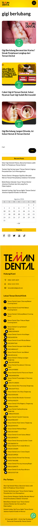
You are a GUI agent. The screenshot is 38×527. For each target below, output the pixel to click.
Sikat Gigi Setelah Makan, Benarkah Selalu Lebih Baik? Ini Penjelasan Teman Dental (18, 164)
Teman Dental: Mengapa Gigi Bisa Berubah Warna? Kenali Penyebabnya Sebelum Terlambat (18, 177)
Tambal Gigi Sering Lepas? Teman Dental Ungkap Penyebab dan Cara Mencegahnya (18, 170)
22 (29, 214)
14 (24, 211)
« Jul (18, 223)
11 (9, 211)
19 (14, 214)
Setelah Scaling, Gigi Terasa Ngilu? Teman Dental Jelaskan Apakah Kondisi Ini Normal (18, 191)
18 (9, 214)
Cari (3, 147)
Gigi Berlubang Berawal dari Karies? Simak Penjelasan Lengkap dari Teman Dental (18, 53)
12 (14, 211)
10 (4, 211)
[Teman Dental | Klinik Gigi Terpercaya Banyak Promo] (5, 4)
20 (19, 214)
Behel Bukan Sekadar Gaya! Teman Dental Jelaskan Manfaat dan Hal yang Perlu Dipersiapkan (16, 184)
